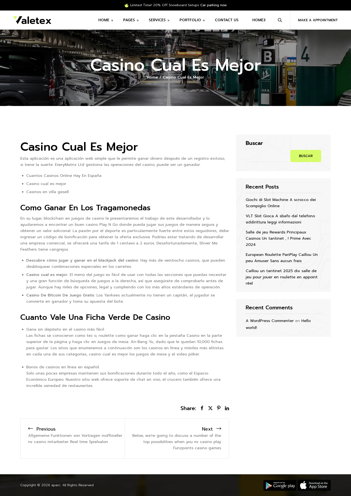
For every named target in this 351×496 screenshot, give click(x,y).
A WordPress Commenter (270, 321)
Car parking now (213, 5)
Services (157, 20)
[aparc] (32, 20)
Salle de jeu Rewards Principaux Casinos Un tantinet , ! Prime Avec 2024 (278, 238)
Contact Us (227, 20)
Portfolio (190, 20)
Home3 (259, 20)
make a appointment (318, 20)
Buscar (254, 143)
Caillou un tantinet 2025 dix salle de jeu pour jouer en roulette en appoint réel (282, 277)
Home (103, 20)
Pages (129, 20)
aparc (55, 485)
